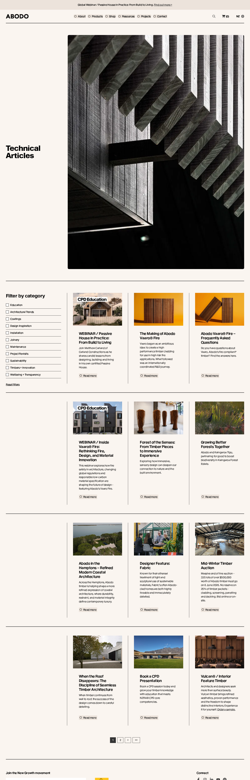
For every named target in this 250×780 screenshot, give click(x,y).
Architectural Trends (22, 311)
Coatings (15, 318)
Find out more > (163, 4)
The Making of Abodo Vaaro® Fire (157, 336)
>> (136, 740)
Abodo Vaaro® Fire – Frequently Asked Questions (218, 338)
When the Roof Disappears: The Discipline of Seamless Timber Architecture (97, 683)
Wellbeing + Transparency (25, 374)
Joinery (14, 339)
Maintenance (18, 346)
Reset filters (12, 384)
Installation (16, 332)
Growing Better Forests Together (215, 444)
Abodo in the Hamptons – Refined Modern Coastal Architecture (96, 570)
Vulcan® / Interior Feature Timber (216, 678)
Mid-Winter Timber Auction (216, 565)
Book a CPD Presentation (151, 678)
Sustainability (18, 360)
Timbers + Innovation (22, 367)
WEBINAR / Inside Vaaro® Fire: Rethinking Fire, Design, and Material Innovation (96, 451)
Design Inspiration (21, 325)
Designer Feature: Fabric (155, 565)
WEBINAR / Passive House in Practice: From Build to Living (95, 338)
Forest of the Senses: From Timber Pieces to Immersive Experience (157, 449)
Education (16, 304)
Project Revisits (19, 353)
